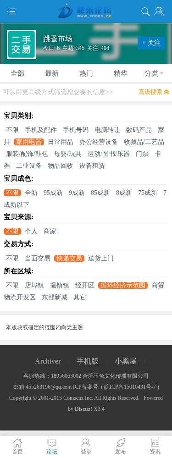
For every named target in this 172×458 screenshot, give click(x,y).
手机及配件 (41, 130)
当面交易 (37, 258)
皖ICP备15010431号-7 (130, 387)
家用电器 (29, 141)
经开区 (84, 285)
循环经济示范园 (122, 285)
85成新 (100, 192)
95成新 (53, 192)
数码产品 (139, 130)
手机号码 (76, 130)
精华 (121, 73)
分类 (151, 73)
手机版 (88, 361)
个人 (31, 231)
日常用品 (60, 141)
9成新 (77, 192)
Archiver (48, 361)
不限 (12, 130)
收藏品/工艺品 (144, 141)
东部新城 (54, 297)
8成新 (124, 192)
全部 (17, 73)
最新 (52, 73)
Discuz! (83, 409)
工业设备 (29, 165)
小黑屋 (126, 361)
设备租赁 (92, 165)
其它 (79, 297)
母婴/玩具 (68, 153)
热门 (86, 73)
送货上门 (101, 258)
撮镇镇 (59, 285)
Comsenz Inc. (78, 398)
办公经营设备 (98, 141)
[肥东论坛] (86, 11)
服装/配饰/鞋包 (27, 153)
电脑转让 (107, 130)
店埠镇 (34, 285)
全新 (31, 192)
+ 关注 (151, 42)
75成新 (147, 192)
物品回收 (60, 165)
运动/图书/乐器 (109, 153)
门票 (142, 153)
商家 (50, 231)
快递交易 (69, 258)
